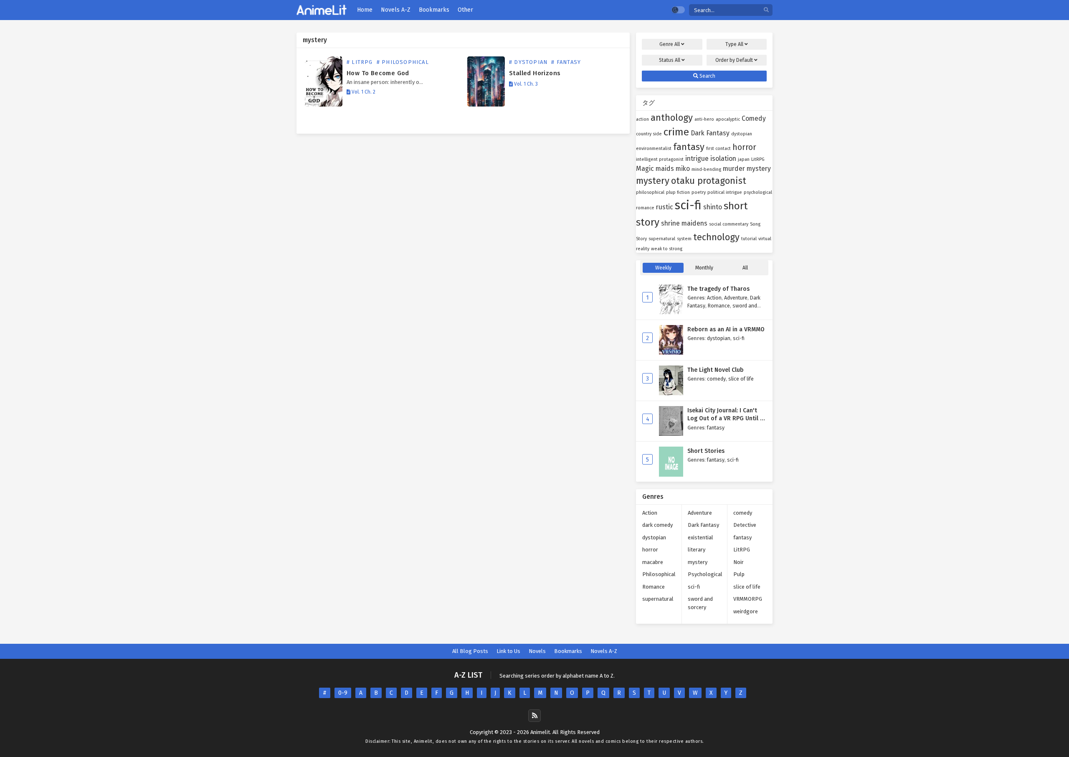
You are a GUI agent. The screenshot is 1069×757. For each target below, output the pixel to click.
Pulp (739, 574)
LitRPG (758, 159)
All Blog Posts (470, 651)
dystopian (741, 134)
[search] (766, 10)
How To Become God (378, 73)
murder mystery (747, 169)
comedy (716, 379)
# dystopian (528, 62)
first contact (718, 148)
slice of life (741, 379)
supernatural (661, 238)
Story (641, 238)
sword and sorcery (700, 603)
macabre (652, 562)
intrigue (697, 159)
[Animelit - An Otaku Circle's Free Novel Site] (321, 10)
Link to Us (508, 651)
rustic (664, 207)
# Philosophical (403, 62)
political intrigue (724, 192)
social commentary (728, 224)
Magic (645, 169)
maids (665, 169)
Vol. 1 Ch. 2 (362, 92)
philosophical (650, 192)
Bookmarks (568, 651)
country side (649, 134)
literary (696, 549)
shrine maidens (684, 223)
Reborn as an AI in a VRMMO (726, 329)
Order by (734, 60)
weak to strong (666, 248)
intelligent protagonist (660, 159)
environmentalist (653, 148)
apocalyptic (728, 119)
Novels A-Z (603, 651)
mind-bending (706, 169)
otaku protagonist (708, 180)
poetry (699, 192)
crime (676, 132)
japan (744, 159)
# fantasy (566, 62)
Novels (537, 651)
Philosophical (659, 574)
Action (714, 298)
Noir (738, 562)
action (642, 119)
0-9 (342, 692)
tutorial (749, 238)
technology (716, 237)
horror (744, 147)
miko (683, 169)
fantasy (688, 146)
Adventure (735, 298)
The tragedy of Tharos (718, 288)
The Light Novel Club (715, 369)
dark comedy (657, 525)
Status (669, 60)
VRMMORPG (747, 599)
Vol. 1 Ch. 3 (525, 84)
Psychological (705, 574)
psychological (758, 192)
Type (734, 44)
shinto (712, 207)
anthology (672, 117)
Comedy (754, 118)
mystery (652, 180)
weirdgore (745, 611)
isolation (723, 159)
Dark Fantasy (710, 133)
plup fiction (678, 192)
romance (645, 208)
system (684, 238)
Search (706, 76)
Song (755, 224)
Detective (744, 525)
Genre (669, 44)
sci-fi (688, 205)
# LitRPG (360, 62)
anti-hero (704, 119)
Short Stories (705, 451)
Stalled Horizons (534, 73)
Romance (719, 305)
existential (700, 537)
